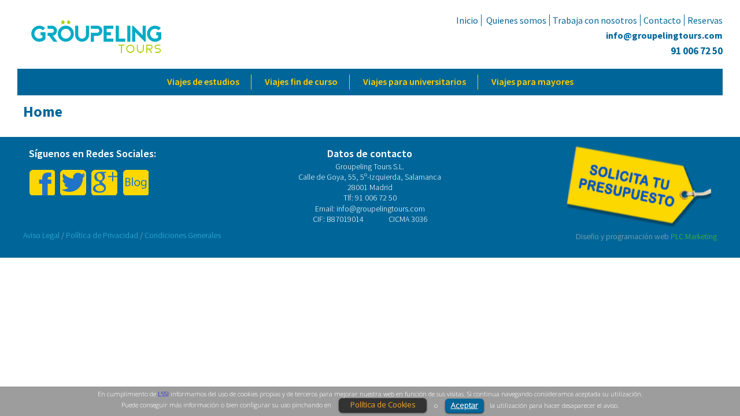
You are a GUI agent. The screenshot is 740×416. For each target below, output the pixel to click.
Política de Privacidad (102, 235)
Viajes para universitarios (414, 81)
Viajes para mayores (532, 81)
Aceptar (464, 405)
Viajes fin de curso (301, 81)
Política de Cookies (382, 404)
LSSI (163, 393)
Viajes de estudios (203, 81)
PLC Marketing (694, 236)
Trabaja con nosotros (595, 20)
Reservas (705, 20)
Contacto (662, 20)
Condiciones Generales (183, 235)
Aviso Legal (41, 235)
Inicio (467, 20)
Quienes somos (516, 20)
